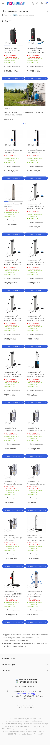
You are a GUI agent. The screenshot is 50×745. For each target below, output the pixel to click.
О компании (8, 659)
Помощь (6, 671)
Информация (8, 665)
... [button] (15, 15)
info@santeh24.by (27, 686)
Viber (25, 707)
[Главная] (2, 15)
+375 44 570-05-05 (28, 679)
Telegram (19, 707)
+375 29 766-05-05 (28, 682)
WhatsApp (30, 707)
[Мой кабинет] (42, 4)
